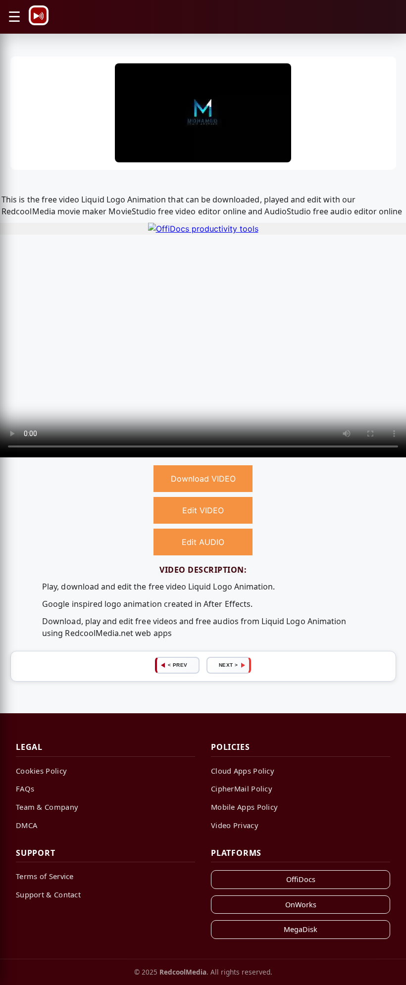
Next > (228, 665)
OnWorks (300, 904)
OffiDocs (300, 879)
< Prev (178, 665)
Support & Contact (48, 894)
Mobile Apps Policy (244, 807)
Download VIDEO (203, 479)
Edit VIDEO (203, 510)
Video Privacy (234, 825)
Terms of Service (45, 876)
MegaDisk (300, 929)
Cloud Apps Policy (242, 771)
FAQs (25, 788)
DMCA (26, 825)
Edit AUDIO (203, 542)
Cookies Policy (41, 771)
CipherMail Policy (241, 788)
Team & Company (47, 807)
